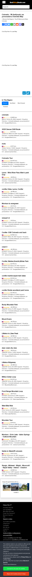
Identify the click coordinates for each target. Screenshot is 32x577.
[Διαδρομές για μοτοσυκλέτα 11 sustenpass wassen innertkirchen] (23, 487)
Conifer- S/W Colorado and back (14, 232)
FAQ (4, 517)
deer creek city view (9, 348)
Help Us (5, 531)
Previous (5, 487)
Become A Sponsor (8, 515)
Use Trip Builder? (7, 509)
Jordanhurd (5, 134)
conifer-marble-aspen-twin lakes (14, 275)
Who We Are (6, 527)
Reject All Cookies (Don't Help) (16, 574)
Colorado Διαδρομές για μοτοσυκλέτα (18, 121)
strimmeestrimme (7, 540)
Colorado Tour (7, 158)
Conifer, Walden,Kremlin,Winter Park (15, 261)
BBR (17, 538)
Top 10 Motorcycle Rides (9, 521)
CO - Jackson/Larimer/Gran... (9, 152)
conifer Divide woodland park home (15, 290)
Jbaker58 (4, 309)
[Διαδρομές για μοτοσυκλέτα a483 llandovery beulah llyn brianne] (7, 487)
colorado (5, 115)
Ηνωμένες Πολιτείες (7, 164)
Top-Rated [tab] (12, 103)
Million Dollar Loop (9, 377)
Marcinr (4, 119)
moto (4, 143)
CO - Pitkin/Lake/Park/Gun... (17, 399)
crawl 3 (4, 247)
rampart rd (6, 218)
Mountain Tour (7, 420)
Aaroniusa (4, 179)
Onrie (3, 410)
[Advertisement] (16, 48)
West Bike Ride (7, 405)
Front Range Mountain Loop (12, 391)
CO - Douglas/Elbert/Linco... (9, 123)
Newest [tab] (5, 103)
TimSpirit (5, 538)
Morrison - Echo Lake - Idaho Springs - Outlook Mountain (16, 435)
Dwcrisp (4, 455)
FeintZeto (4, 395)
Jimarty (4, 148)
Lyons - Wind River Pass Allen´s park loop (15, 173)
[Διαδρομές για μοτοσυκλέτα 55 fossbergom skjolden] (15, 487)
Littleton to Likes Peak (10, 333)
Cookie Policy (7, 559)
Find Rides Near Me (8, 507)
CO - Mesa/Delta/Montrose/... (10, 385)
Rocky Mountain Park (10, 304)
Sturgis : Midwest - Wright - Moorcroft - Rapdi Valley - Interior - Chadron (16, 466)
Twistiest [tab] (5, 106)
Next (26, 487)
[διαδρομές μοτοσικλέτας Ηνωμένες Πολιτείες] (3, 117)
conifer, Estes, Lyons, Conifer (12, 189)
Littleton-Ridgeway (9, 362)
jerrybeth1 (4, 162)
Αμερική (18, 119)
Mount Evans (7, 319)
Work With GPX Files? (8, 511)
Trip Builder (6, 525)
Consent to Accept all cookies (16, 569)
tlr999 (3, 472)
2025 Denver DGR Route (11, 129)
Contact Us (6, 529)
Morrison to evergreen (10, 203)
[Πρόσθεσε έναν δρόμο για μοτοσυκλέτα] (24, 93)
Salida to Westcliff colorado (12, 451)
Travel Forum (6, 523)
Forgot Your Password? (9, 513)
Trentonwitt (5, 424)
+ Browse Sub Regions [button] (8, 19)
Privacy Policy (25, 557)
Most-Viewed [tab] (21, 103)
